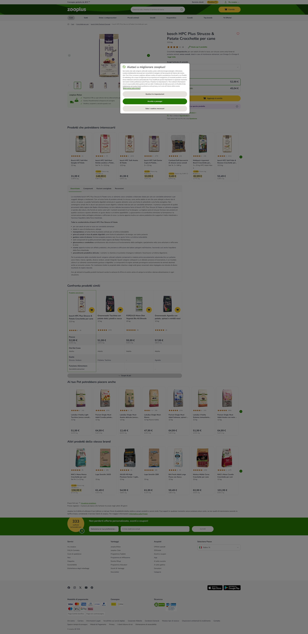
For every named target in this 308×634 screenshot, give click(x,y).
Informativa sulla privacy (131, 88)
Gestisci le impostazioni (155, 94)
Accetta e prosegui (155, 101)
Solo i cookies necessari (154, 108)
